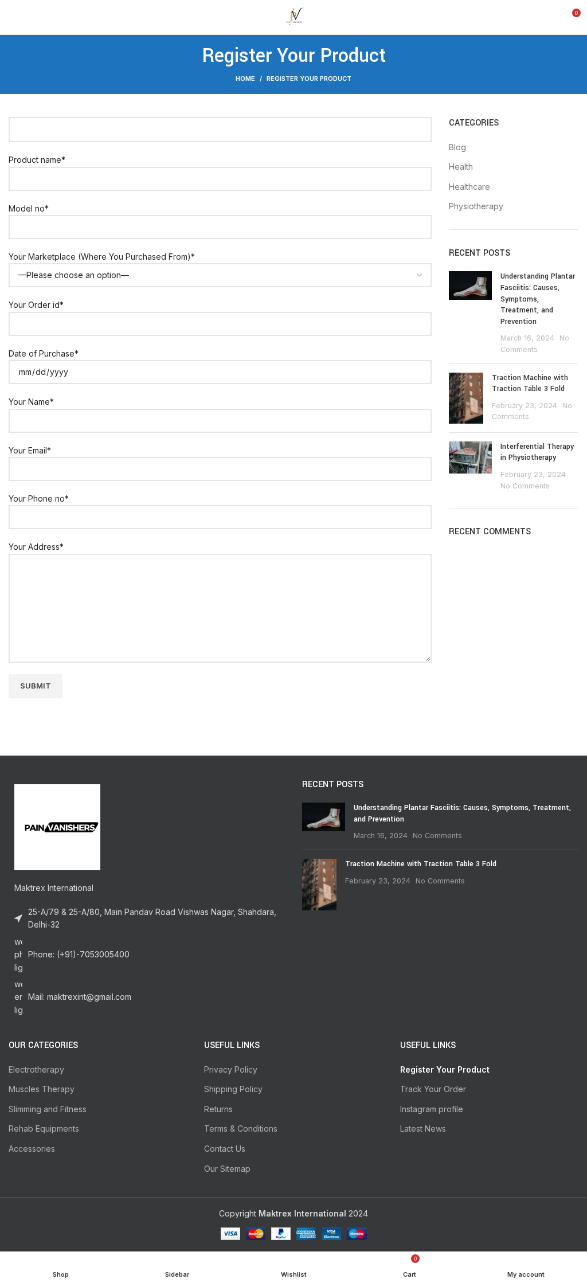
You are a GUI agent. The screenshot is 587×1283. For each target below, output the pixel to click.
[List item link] (146, 955)
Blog (457, 147)
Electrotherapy (36, 1069)
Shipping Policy (233, 1089)
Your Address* (36, 546)
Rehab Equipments (44, 1128)
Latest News (423, 1128)
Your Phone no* (39, 498)
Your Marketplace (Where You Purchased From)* (102, 256)
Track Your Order (433, 1089)
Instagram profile (431, 1109)
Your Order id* (36, 305)
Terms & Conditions (240, 1128)
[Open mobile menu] (13, 17)
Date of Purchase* (44, 353)
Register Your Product (445, 1069)
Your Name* (31, 401)
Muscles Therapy (42, 1089)
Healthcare (469, 186)
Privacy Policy (230, 1069)
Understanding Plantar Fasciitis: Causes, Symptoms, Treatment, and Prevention (537, 298)
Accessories (32, 1148)
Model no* (29, 208)
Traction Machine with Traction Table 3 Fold (530, 383)
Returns (218, 1109)
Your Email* (30, 450)
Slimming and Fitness (48, 1109)
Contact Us (224, 1148)
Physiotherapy (476, 206)
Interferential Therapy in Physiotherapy (537, 452)
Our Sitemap (227, 1169)
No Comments (525, 486)
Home (245, 79)
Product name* (37, 160)
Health (461, 166)
